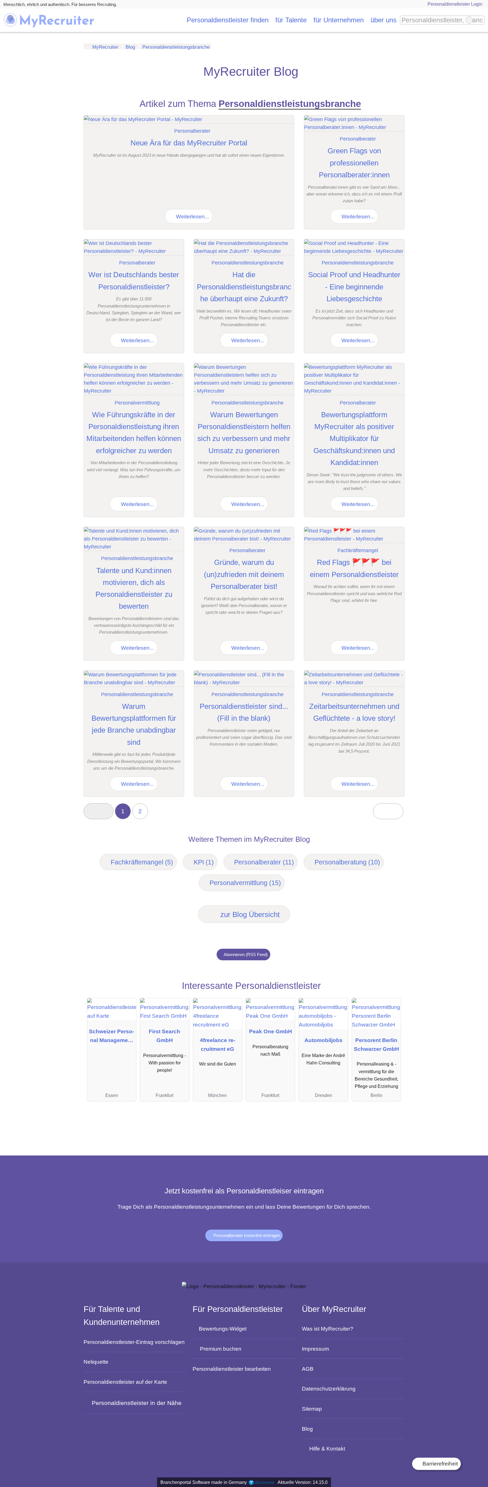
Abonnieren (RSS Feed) (246, 954)
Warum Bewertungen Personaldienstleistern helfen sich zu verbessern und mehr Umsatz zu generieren (243, 432)
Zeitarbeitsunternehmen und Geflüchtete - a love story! (354, 712)
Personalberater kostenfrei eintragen (246, 1235)
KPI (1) (204, 862)
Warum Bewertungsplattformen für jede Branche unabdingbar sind (133, 724)
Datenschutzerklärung (329, 1388)
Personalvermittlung (137, 403)
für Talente (291, 20)
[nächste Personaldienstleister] (388, 811)
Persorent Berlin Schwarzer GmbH (376, 1044)
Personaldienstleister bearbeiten (232, 1369)
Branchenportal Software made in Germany (202, 1482)
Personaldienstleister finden (228, 20)
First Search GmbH (164, 1035)
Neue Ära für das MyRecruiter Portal (188, 143)
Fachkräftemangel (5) (142, 862)
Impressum (315, 1349)
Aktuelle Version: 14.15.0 (303, 1482)
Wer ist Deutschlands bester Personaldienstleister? (133, 280)
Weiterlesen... (192, 216)
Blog (307, 1429)
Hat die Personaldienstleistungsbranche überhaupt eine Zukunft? (244, 286)
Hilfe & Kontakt (327, 1448)
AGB (307, 1369)
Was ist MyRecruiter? (327, 1328)
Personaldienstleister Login (454, 4)
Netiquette (96, 1362)
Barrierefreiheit (439, 1464)
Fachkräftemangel (357, 550)
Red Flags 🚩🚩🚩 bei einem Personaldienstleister (354, 568)
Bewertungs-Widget (223, 1328)
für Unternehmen (338, 20)
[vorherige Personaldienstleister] (99, 811)
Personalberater (192, 131)
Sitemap (312, 1409)
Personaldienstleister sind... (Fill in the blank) (244, 712)
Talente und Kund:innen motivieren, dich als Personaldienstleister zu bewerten (133, 588)
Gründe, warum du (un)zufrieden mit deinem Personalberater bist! (244, 574)
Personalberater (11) (264, 862)
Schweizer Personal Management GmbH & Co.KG (111, 1037)
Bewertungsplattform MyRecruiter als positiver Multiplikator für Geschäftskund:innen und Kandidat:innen (354, 438)
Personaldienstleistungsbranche (248, 263)
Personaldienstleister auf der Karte (125, 1382)
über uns (383, 20)
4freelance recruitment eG (217, 1044)
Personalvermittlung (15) (245, 882)
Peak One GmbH (270, 1031)
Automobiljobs (323, 1040)
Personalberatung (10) (347, 862)
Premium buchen (220, 1349)
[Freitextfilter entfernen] (469, 20)
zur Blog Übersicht (249, 914)
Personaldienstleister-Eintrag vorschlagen (134, 1342)
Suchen (480, 20)
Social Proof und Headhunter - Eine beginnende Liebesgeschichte (354, 286)
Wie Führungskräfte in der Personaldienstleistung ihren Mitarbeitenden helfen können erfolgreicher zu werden (133, 432)
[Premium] (391, 988)
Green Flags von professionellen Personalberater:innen (354, 163)
